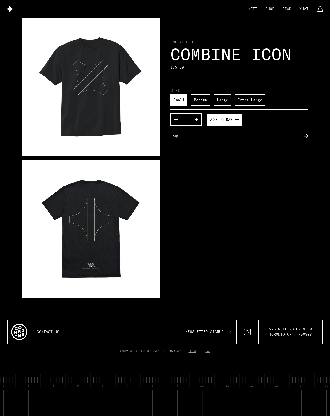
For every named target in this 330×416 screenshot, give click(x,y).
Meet (252, 9)
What (303, 9)
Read (286, 9)
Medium (200, 100)
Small (179, 100)
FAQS (174, 136)
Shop (269, 9)
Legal (192, 351)
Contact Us (48, 332)
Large (222, 100)
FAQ (208, 351)
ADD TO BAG (221, 119)
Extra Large (250, 100)
